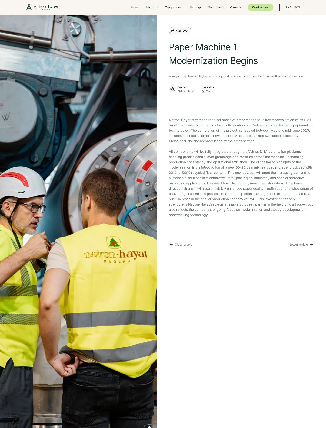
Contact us (260, 7)
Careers (235, 7)
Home (135, 7)
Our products (174, 7)
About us (152, 7)
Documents (216, 7)
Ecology (196, 7)
